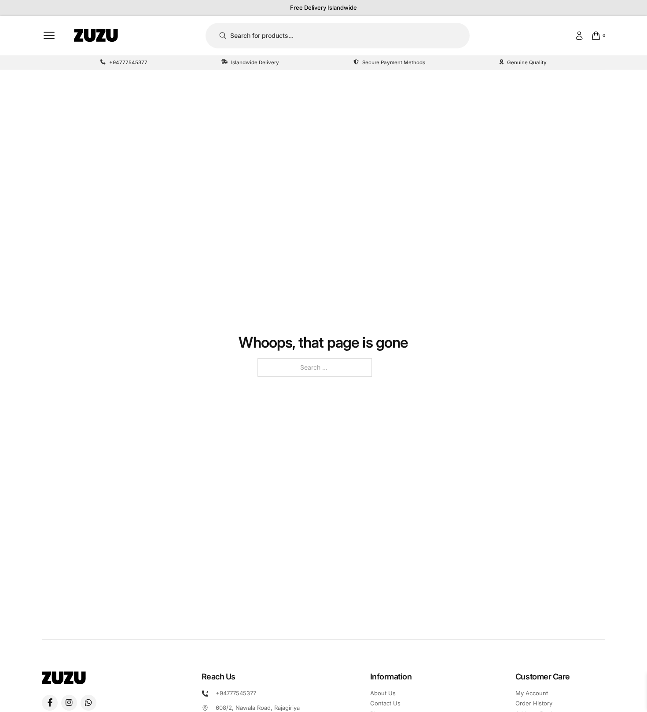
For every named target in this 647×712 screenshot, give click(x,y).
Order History (533, 703)
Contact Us (385, 703)
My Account (531, 693)
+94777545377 (236, 693)
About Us (383, 693)
